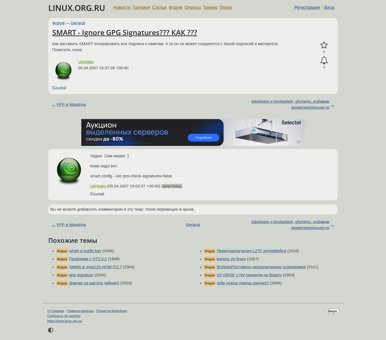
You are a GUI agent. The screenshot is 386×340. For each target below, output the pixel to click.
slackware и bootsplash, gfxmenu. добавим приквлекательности (290, 104)
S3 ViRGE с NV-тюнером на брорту (249, 275)
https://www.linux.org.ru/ (64, 321)
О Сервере (55, 311)
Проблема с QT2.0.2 (88, 259)
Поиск (226, 7)
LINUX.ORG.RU (76, 7)
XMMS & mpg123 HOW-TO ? (95, 267)
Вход (329, 7)
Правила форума (80, 311)
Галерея (141, 7)
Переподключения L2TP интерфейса (251, 251)
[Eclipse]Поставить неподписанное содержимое (261, 267)
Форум (175, 7)
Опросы (193, 7)
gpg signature (81, 275)
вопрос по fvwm (231, 259)
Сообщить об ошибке (63, 316)
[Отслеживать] (324, 60)
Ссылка (59, 87)
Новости (121, 7)
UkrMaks (86, 62)
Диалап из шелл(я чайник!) (94, 283)
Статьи (159, 7)
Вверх (332, 311)
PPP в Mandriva (71, 104)
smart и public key (85, 251)
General (78, 23)
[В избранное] (324, 45)
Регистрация (307, 7)
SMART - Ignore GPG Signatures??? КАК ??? (124, 32)
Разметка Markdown (111, 311)
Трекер (210, 7)
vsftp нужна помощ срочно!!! (243, 283)
